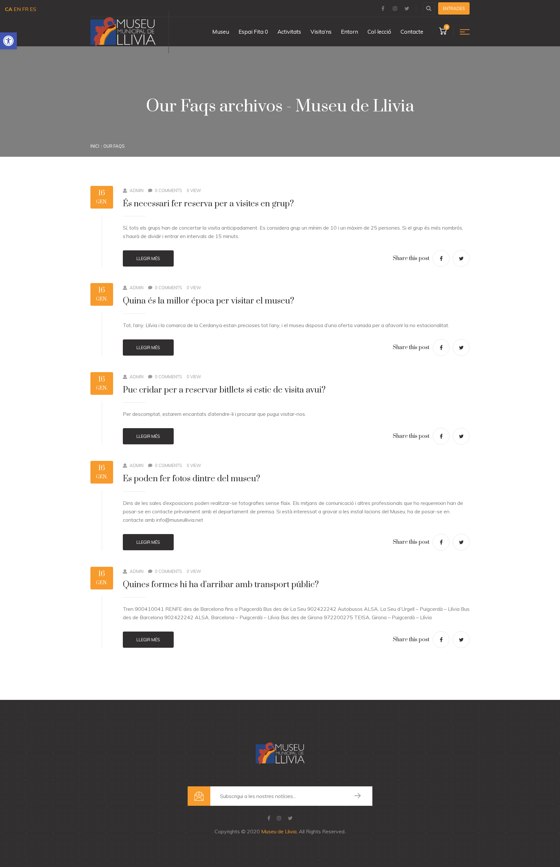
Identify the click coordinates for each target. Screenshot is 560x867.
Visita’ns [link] (321, 31)
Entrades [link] (454, 8)
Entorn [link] (349, 31)
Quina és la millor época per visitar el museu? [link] (208, 301)
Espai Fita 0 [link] (253, 31)
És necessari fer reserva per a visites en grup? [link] (208, 204)
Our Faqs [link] (114, 146)
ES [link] (33, 9)
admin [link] (137, 190)
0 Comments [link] (168, 190)
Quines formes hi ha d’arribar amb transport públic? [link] (221, 584)
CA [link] (8, 9)
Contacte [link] (412, 31)
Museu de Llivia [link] (279, 831)
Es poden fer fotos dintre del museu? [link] (191, 478)
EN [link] (17, 9)
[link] (8, 40)
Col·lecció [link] (379, 31)
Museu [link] (220, 31)
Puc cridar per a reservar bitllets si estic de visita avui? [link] (224, 390)
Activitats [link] (289, 31)
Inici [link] (94, 146)
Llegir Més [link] (148, 258)
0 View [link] (194, 190)
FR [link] (25, 9)
